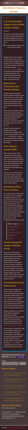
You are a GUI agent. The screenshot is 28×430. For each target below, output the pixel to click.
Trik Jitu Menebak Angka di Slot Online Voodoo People (14, 24)
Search (4, 361)
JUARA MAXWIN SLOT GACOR (16, 427)
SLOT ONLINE (7, 18)
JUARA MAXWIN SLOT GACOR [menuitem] (13, 325)
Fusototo (13, 412)
